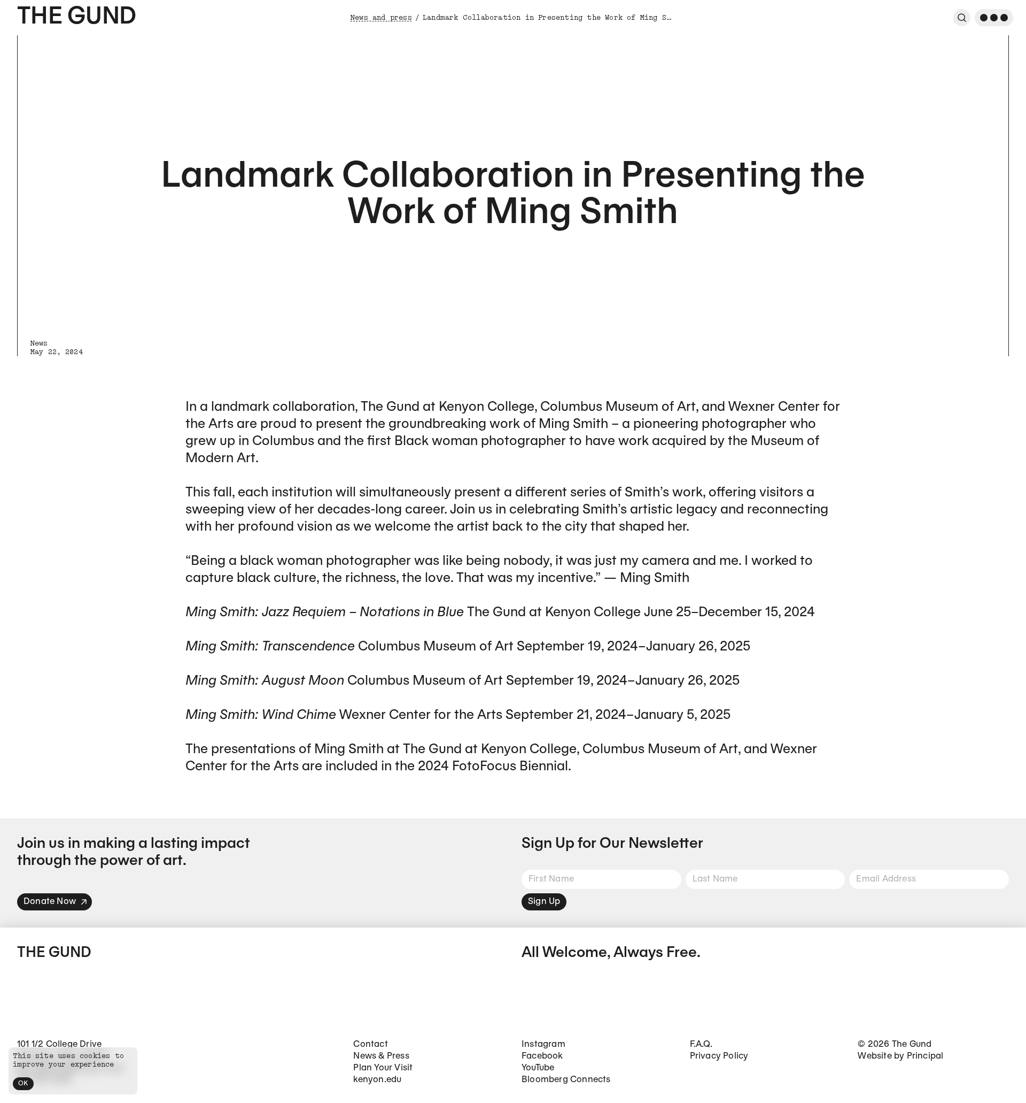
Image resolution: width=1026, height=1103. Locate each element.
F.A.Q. (701, 1044)
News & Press (381, 1056)
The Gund (76, 17)
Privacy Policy (719, 1056)
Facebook (542, 1056)
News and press (381, 17)
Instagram (543, 1044)
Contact (370, 1044)
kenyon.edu (377, 1080)
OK (23, 1083)
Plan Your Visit (383, 1068)
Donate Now (50, 902)
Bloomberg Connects (566, 1080)
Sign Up (544, 902)
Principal (925, 1056)
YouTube (538, 1068)
